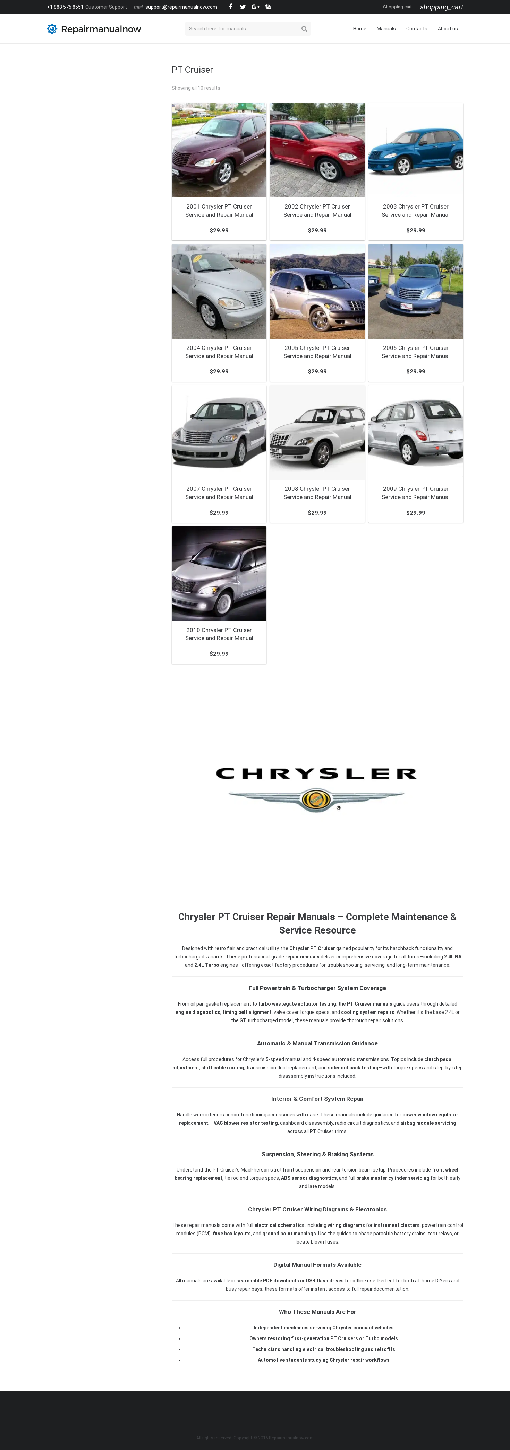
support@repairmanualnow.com (181, 7)
